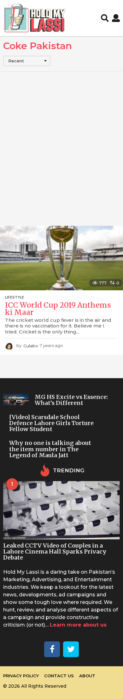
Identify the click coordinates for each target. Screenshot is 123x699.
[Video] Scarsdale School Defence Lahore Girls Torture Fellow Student (51, 423)
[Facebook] (52, 649)
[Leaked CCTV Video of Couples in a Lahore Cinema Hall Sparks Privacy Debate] (61, 510)
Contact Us (59, 675)
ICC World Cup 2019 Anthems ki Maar (58, 308)
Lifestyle (14, 297)
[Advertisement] (61, 148)
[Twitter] (71, 649)
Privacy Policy (21, 675)
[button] (105, 18)
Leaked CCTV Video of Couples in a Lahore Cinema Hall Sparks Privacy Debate (55, 551)
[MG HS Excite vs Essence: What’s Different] (16, 399)
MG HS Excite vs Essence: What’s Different (71, 399)
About (87, 675)
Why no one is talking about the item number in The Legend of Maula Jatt (50, 449)
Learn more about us (78, 625)
